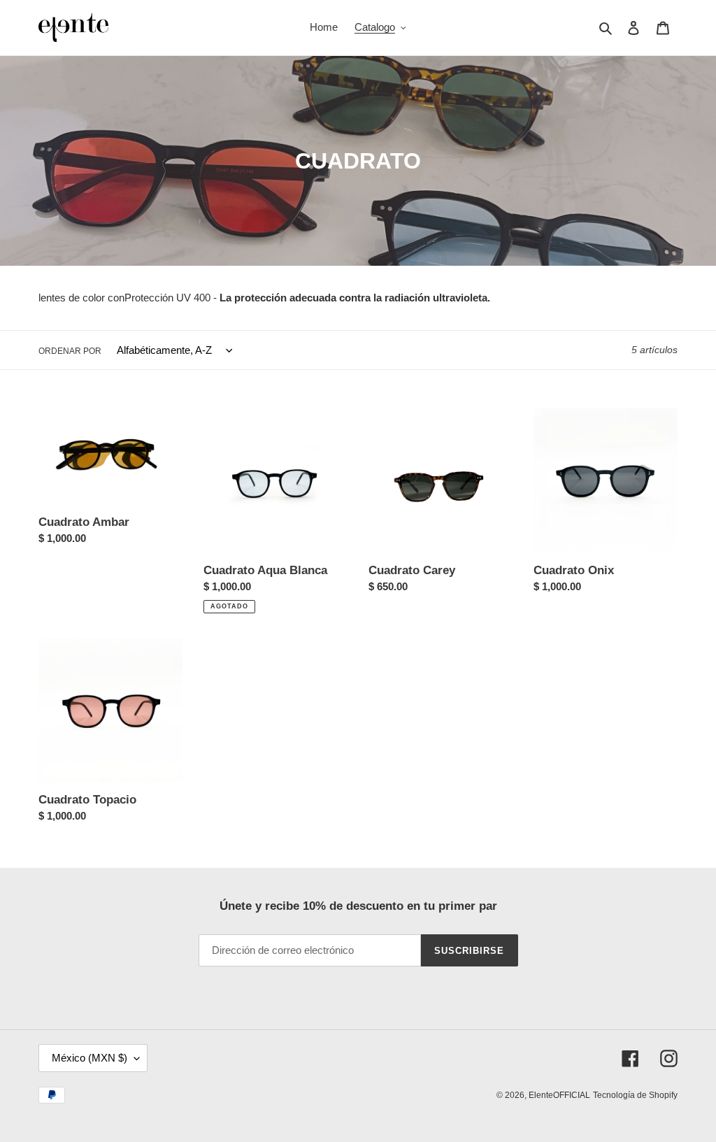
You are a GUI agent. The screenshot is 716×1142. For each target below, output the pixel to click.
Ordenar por (69, 351)
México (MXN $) (89, 1058)
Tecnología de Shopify (635, 1095)
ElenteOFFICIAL (559, 1095)
